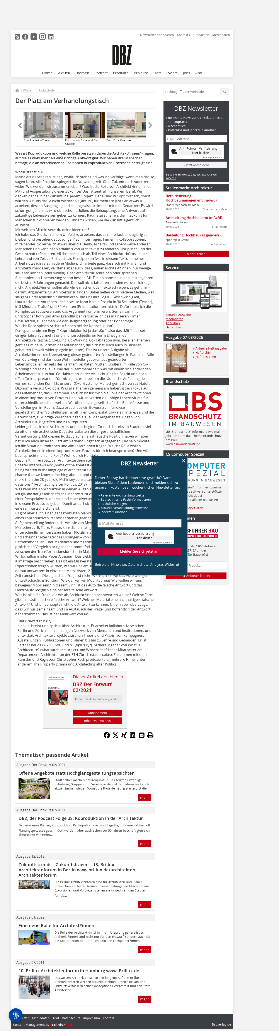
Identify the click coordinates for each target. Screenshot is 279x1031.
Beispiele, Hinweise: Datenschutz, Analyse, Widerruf (137, 564)
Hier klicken (144, 538)
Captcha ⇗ (162, 542)
